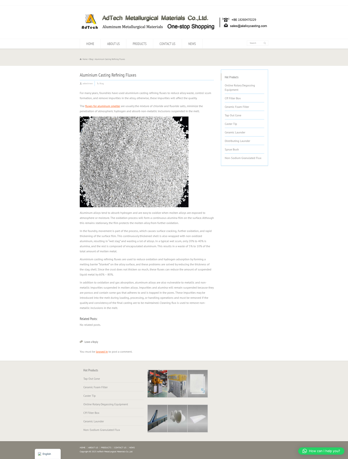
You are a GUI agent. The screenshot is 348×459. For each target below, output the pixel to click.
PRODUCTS (140, 43)
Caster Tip (231, 124)
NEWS (192, 43)
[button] (321, 451)
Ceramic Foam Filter (237, 107)
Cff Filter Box (233, 98)
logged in (102, 351)
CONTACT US (167, 43)
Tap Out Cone (233, 115)
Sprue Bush (232, 149)
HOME (90, 43)
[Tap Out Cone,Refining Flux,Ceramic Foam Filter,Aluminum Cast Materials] (174, 32)
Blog (102, 83)
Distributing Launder (237, 141)
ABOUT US (113, 43)
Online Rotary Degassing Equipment (240, 87)
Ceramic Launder (235, 132)
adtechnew (88, 83)
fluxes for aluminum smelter (102, 106)
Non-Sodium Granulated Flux (243, 158)
